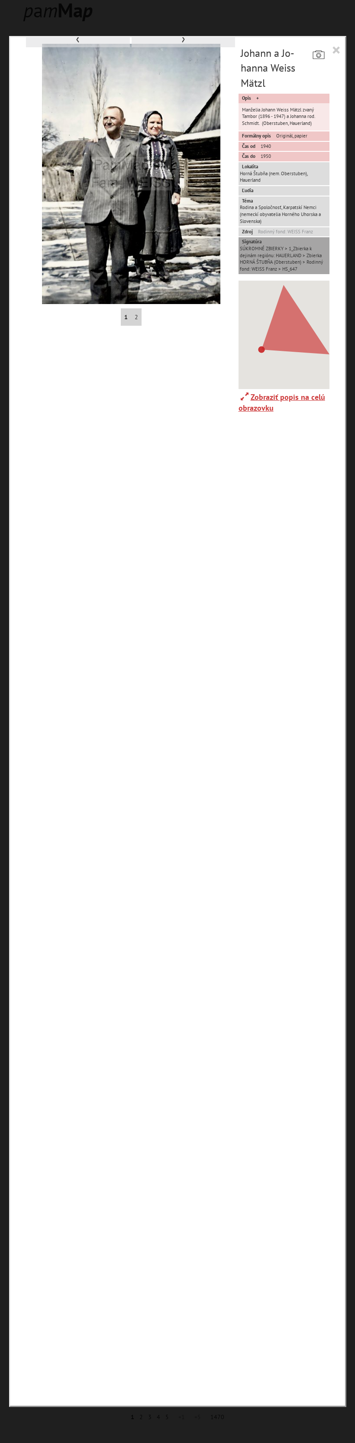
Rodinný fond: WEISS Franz (285, 232)
